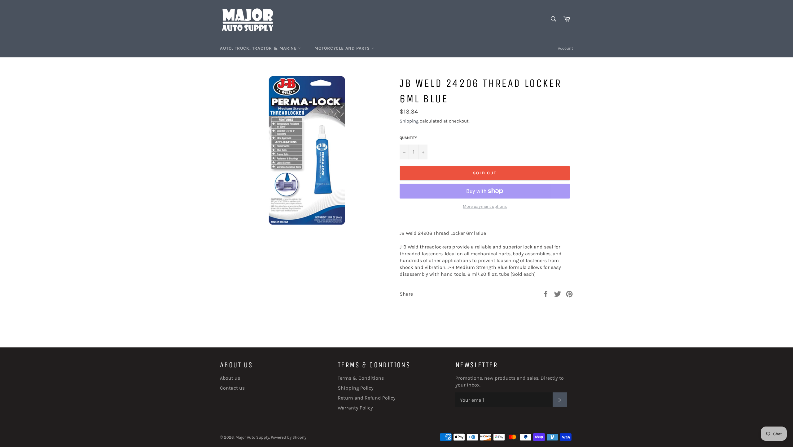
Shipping (409, 121)
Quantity (408, 138)
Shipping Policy (356, 388)
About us (230, 378)
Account (565, 48)
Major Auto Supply (252, 437)
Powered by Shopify (288, 437)
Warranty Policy (355, 408)
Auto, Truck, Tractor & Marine (259, 48)
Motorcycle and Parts (342, 48)
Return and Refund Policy (367, 398)
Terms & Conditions (361, 378)
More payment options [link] (485, 206)
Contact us (232, 388)
